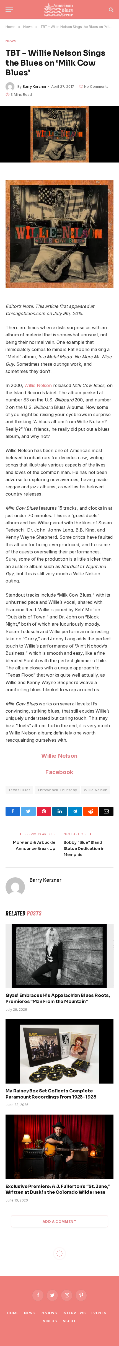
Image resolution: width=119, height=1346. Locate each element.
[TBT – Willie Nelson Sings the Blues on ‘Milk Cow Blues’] (59, 134)
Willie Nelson (38, 385)
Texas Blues (19, 790)
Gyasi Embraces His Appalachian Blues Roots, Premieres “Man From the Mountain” (58, 998)
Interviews (74, 1313)
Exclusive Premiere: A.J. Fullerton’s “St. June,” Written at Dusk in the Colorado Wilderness (58, 1189)
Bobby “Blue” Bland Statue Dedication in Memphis (84, 848)
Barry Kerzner (34, 86)
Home (12, 1313)
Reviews (48, 1313)
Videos (50, 1321)
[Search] (110, 10)
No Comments (96, 86)
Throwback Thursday (57, 790)
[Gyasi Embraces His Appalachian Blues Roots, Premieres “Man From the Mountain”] (59, 956)
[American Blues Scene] (59, 9)
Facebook (59, 772)
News (11, 41)
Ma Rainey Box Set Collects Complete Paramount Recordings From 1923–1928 (51, 1094)
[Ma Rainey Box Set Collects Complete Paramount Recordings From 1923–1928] (59, 1051)
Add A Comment (59, 1221)
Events (98, 1313)
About (69, 1321)
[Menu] (9, 10)
